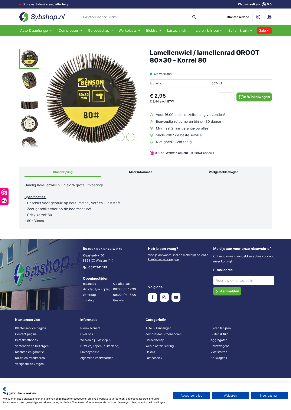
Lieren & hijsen (221, 328)
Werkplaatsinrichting (160, 346)
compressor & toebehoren (164, 334)
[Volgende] (130, 137)
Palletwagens (220, 346)
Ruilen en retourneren (30, 358)
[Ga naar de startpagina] (42, 17)
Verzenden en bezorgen (32, 346)
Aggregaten (219, 340)
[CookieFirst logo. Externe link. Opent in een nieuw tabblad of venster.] (4, 389)
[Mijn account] (258, 17)
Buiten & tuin (219, 334)
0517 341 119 (97, 267)
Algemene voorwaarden (96, 358)
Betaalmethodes (26, 340)
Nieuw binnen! (90, 328)
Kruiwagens (219, 358)
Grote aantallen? (46, 4)
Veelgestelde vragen (223, 172)
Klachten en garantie (29, 352)
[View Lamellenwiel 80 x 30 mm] (29, 59)
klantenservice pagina (163, 259)
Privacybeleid (89, 352)
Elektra (150, 352)
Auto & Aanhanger (158, 328)
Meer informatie (140, 172)
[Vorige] (121, 137)
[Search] (194, 17)
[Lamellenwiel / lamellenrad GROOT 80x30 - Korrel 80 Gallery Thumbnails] (29, 98)
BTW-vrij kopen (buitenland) (99, 346)
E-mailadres (223, 270)
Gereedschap (155, 340)
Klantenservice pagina (30, 328)
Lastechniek (154, 358)
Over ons (86, 334)
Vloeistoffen (219, 352)
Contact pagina (26, 334)
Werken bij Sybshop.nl (95, 340)
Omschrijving (63, 172)
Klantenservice (238, 17)
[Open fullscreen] (91, 98)
